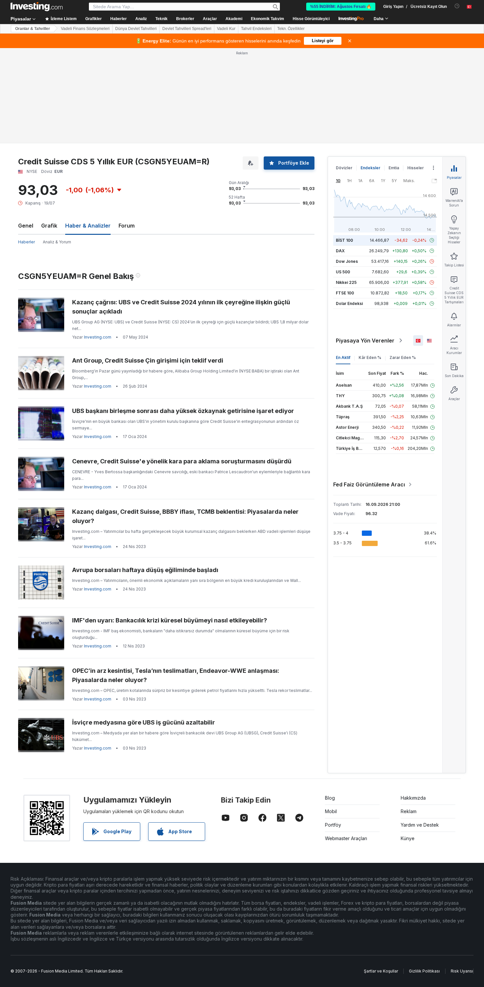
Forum (127, 225)
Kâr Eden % (370, 357)
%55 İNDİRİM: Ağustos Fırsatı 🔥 (340, 6)
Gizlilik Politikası (424, 971)
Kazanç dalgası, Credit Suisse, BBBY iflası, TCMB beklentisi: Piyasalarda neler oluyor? (185, 516)
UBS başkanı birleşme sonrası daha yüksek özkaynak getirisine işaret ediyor (183, 410)
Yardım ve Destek (420, 825)
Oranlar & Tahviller (32, 28)
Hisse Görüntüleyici (311, 18)
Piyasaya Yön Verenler (365, 340)
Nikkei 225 (346, 282)
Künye (408, 838)
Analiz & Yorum (57, 241)
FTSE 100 (345, 292)
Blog (330, 798)
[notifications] (457, 6)
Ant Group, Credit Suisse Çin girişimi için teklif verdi (147, 360)
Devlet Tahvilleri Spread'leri (186, 28)
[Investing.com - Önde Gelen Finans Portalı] (37, 6)
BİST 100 (344, 240)
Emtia (394, 167)
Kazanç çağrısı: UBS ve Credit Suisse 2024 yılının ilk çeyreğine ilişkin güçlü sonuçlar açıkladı (181, 307)
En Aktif (343, 357)
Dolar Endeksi (349, 303)
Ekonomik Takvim (267, 18)
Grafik (49, 225)
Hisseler (415, 167)
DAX (340, 250)
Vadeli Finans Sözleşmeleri (85, 28)
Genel (25, 225)
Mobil (331, 811)
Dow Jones (347, 261)
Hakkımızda (413, 798)
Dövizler (344, 167)
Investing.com (97, 337)
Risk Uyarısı (462, 971)
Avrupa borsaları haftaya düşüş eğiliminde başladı (145, 569)
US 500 (343, 271)
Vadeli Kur (226, 28)
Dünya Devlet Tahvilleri (136, 28)
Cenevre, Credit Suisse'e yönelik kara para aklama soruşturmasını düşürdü (181, 461)
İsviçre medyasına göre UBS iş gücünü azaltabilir (143, 722)
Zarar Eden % (403, 357)
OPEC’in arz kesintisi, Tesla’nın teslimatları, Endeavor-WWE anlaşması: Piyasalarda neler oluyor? (175, 675)
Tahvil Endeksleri (256, 28)
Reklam (409, 811)
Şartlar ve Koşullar (381, 971)
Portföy (333, 825)
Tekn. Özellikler (291, 28)
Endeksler (370, 167)
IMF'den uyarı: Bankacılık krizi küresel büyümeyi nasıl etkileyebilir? (169, 620)
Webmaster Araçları (346, 838)
